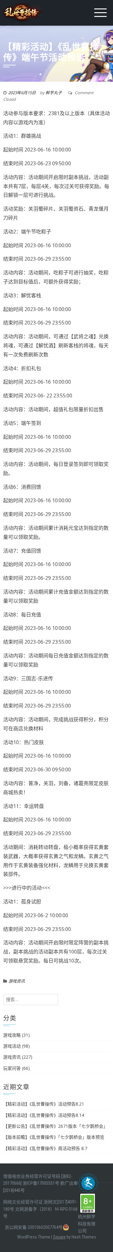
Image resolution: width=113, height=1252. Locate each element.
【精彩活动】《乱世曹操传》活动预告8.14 (43, 1115)
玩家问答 (12, 1068)
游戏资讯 (16, 981)
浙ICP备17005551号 (41, 1183)
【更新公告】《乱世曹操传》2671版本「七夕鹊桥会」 (55, 1126)
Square (59, 1236)
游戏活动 (12, 1046)
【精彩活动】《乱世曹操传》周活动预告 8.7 (45, 1148)
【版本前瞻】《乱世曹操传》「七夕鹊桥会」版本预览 (53, 1137)
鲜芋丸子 (54, 92)
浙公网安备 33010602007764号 (34, 1227)
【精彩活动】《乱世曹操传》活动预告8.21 (43, 1104)
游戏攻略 (12, 1035)
